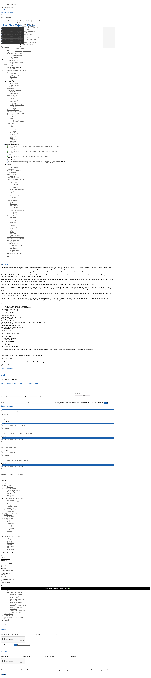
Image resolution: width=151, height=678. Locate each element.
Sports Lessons (14, 67)
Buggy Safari (14, 96)
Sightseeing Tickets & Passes (15, 113)
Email (29, 403)
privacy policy (105, 670)
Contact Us (4, 585)
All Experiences (8, 614)
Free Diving (13, 126)
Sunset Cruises (14, 83)
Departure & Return (8, 315)
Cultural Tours (14, 57)
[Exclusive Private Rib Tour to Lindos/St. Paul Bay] (9, 452)
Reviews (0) (5, 365)
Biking (15, 106)
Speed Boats (13, 136)
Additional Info (6, 330)
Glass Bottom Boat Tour (17, 75)
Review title (4, 397)
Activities (17, 22)
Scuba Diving (14, 133)
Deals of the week (12, 87)
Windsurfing (13, 141)
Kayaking (13, 129)
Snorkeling (13, 134)
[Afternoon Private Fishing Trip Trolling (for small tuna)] (13, 425)
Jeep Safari (13, 101)
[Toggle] (1, 264)
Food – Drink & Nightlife (14, 592)
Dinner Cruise (14, 73)
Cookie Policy (4, 584)
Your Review (41, 397)
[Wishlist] (1, 46)
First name (4, 656)
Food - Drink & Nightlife (14, 90)
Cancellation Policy (7, 359)
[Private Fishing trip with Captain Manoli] (12, 466)
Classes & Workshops (13, 60)
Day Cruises (13, 72)
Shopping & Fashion (27, 44)
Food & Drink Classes (16, 62)
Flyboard (12, 125)
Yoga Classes (14, 68)
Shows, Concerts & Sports (14, 111)
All (8, 52)
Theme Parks (25, 33)
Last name (26, 656)
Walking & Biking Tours (28, 39)
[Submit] (4, 9)
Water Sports (25, 41)
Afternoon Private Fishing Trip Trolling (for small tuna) (16, 433)
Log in (15, 645)
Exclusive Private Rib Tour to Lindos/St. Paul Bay (15, 460)
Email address (50, 656)
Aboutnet (67, 588)
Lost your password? (24, 645)
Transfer (4, 353)
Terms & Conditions (6, 582)
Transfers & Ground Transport (30, 37)
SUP (11, 138)
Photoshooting (14, 64)
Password (38, 634)
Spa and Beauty (11, 115)
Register (4, 674)
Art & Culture (25, 29)
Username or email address (10, 634)
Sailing (12, 80)
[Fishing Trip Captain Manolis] (12, 439)
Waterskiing (13, 139)
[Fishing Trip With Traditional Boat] (14, 411)
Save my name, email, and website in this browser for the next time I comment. (79, 403)
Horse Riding (14, 100)
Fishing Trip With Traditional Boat (10, 419)
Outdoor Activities (19, 48)
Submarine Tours (15, 82)
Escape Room (11, 88)
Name (3, 403)
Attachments (79, 393)
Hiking (41, 21)
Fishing (12, 98)
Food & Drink (11, 92)
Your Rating (25, 397)
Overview (5, 264)
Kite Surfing (13, 131)
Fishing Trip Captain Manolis (9, 447)
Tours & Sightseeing (27, 34)
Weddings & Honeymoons (29, 42)
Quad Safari (13, 103)
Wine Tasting (14, 93)
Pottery (12, 65)
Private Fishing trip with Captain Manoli (12, 474)
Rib (11, 78)
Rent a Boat (13, 77)
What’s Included (7, 303)
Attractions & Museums (17, 55)
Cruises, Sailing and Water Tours (30, 28)
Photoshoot (13, 59)
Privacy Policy (4, 580)
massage (12, 116)
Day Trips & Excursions (28, 31)
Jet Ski (12, 128)
